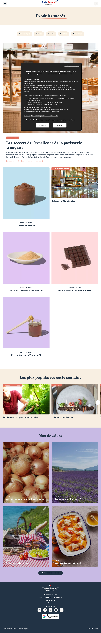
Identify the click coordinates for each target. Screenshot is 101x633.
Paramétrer (42, 125)
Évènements (77, 34)
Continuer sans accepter (72, 66)
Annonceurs (50, 600)
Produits (51, 34)
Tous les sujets (24, 34)
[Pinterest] (50, 610)
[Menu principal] (5, 4)
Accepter (60, 125)
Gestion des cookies (9, 629)
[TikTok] (62, 610)
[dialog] (51, 97)
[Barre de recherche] (96, 4)
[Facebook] (39, 610)
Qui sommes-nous (50, 595)
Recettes (63, 34)
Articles (39, 34)
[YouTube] (56, 610)
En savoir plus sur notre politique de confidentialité (41, 116)
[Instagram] (45, 610)
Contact (50, 603)
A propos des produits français (50, 597)
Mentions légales (23, 629)
